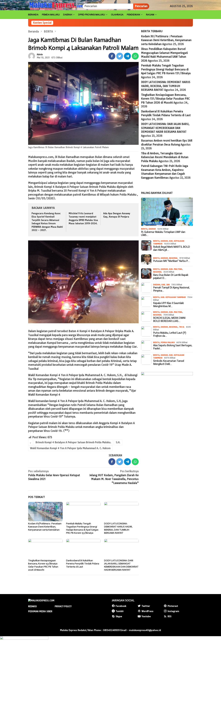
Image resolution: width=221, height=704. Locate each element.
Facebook (121, 606)
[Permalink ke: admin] (31, 55)
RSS (169, 616)
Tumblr (120, 611)
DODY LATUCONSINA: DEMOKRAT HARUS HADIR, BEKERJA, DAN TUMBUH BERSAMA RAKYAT (118, 528)
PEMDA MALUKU (168, 342)
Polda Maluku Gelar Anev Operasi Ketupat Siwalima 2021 (54, 475)
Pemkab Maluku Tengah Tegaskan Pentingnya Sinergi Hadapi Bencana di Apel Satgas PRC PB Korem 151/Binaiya (82, 528)
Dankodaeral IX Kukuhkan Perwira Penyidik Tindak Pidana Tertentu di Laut (82, 563)
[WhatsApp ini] (135, 56)
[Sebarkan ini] (111, 56)
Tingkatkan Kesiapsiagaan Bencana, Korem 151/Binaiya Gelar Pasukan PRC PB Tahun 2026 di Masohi (43, 565)
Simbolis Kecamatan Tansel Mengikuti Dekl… (168, 362)
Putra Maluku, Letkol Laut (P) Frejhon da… (169, 334)
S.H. (118, 442)
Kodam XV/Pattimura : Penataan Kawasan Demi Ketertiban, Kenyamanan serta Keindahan (44, 526)
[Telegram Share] (127, 56)
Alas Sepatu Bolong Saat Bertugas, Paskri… (172, 347)
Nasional (173, 258)
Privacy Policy (63, 606)
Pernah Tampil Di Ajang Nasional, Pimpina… (171, 289)
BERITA (144, 229)
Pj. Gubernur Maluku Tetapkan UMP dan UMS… (163, 233)
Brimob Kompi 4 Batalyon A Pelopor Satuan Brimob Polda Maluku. (73, 442)
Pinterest (173, 606)
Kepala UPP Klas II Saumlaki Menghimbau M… (168, 305)
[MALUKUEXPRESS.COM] (55, 6)
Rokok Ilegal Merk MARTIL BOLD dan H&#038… (171, 248)
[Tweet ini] (119, 56)
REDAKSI (32, 606)
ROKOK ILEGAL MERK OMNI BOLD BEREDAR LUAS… (169, 319)
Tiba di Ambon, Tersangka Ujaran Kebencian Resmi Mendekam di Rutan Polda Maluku (164, 157)
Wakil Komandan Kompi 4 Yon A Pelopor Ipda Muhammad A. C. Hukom (70, 448)
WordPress (147, 611)
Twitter (146, 606)
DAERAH (152, 229)
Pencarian (141, 6)
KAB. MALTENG (175, 269)
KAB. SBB (165, 284)
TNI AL (181, 327)
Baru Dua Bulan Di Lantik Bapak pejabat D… (170, 276)
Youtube (146, 616)
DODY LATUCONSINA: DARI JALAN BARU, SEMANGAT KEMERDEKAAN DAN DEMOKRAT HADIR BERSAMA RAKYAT (121, 565)
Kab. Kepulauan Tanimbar (173, 297)
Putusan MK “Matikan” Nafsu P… (171, 261)
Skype (119, 616)
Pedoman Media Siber (40, 611)
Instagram (173, 611)
